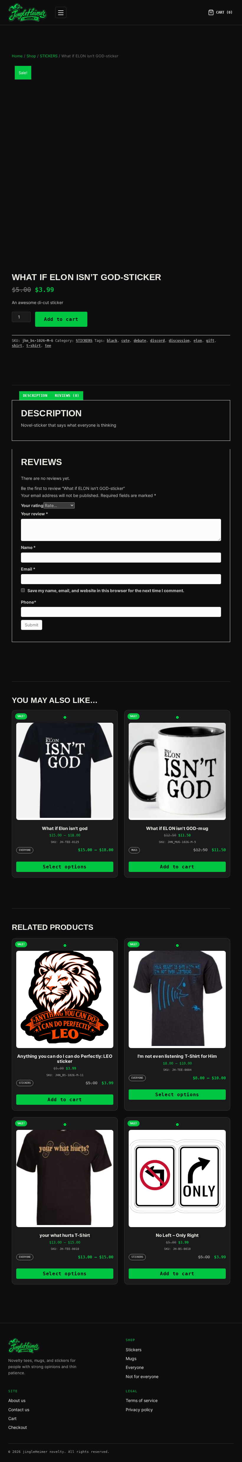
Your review (34, 513)
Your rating (32, 505)
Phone (28, 602)
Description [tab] (35, 396)
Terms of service (142, 1400)
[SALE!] (64, 771)
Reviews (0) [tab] (67, 396)
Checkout (17, 1427)
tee (48, 346)
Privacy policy (139, 1409)
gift (210, 341)
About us (16, 1400)
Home (17, 56)
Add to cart (61, 319)
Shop (31, 56)
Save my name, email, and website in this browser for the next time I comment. (105, 590)
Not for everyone (142, 1376)
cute (125, 341)
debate (140, 341)
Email (28, 568)
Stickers (133, 1349)
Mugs (131, 1358)
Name (28, 547)
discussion (179, 341)
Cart (12, 1418)
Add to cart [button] (177, 867)
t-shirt (33, 346)
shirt (17, 346)
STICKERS (49, 56)
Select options (65, 867)
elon (198, 341)
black (112, 341)
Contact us (18, 1409)
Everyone (135, 1367)
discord (157, 341)
